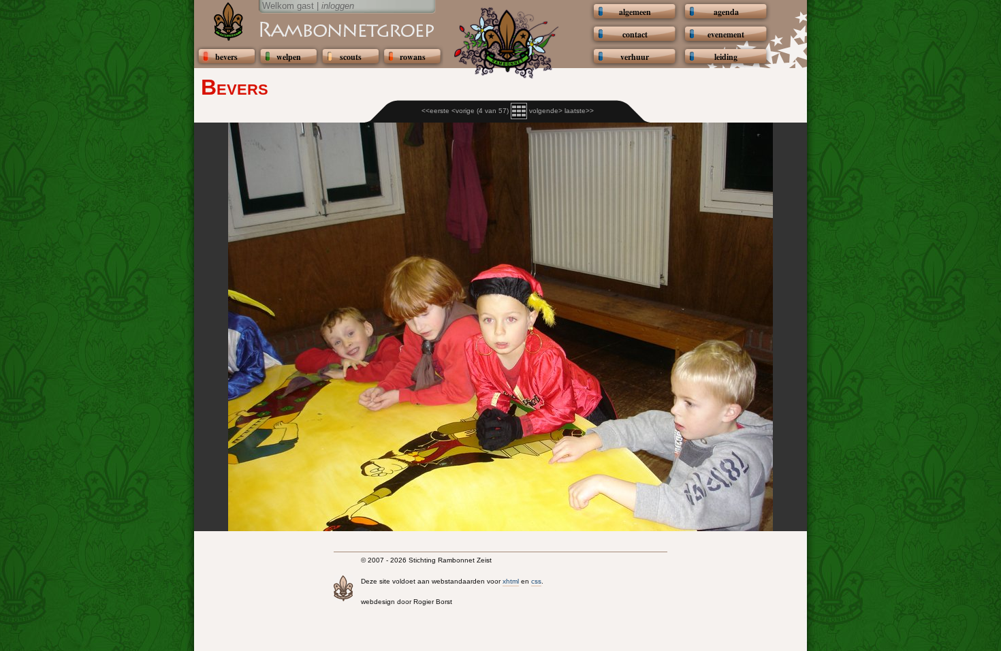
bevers (226, 57)
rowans (413, 57)
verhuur (634, 57)
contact (635, 34)
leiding (725, 57)
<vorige (463, 110)
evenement (726, 34)
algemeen (635, 12)
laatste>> (579, 110)
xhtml (511, 581)
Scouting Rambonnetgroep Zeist (313, 28)
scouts (351, 57)
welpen (288, 57)
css (536, 581)
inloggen (337, 6)
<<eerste (435, 110)
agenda (726, 12)
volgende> (545, 110)
